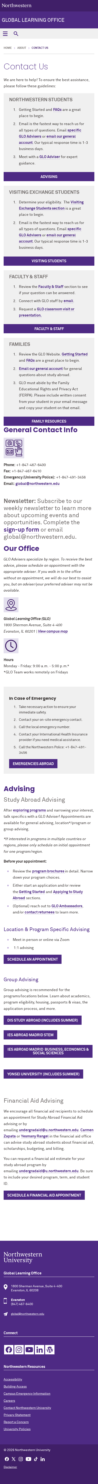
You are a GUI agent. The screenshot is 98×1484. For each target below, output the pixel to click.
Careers (9, 1400)
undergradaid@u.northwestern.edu (48, 1130)
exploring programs (29, 810)
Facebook (8, 1349)
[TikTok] (36, 1459)
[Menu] (5, 33)
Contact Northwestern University (27, 1408)
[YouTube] (28, 1459)
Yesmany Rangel (35, 1136)
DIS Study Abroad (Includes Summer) (42, 1020)
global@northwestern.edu (37, 484)
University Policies (17, 1429)
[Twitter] (14, 1459)
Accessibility (13, 1379)
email (68, 301)
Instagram (19, 1349)
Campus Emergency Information (27, 1393)
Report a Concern (16, 1422)
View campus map (53, 631)
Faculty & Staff (50, 287)
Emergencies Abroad (33, 764)
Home (8, 48)
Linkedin (39, 1349)
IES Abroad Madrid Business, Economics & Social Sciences (48, 1051)
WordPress (49, 1349)
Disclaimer (10, 1467)
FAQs (57, 110)
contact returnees (39, 912)
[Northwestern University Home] (16, 5)
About (21, 48)
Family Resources (49, 421)
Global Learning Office (33, 20)
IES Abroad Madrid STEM (30, 1035)
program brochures (48, 871)
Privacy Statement (17, 1415)
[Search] (16, 33)
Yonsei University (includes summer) (43, 1074)
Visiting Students (49, 261)
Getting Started (75, 354)
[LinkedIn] (43, 1459)
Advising (49, 177)
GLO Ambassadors (67, 906)
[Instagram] (21, 1459)
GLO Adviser (49, 157)
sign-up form (21, 530)
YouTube (29, 1349)
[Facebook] (7, 1459)
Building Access (15, 1386)
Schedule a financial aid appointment (44, 1195)
